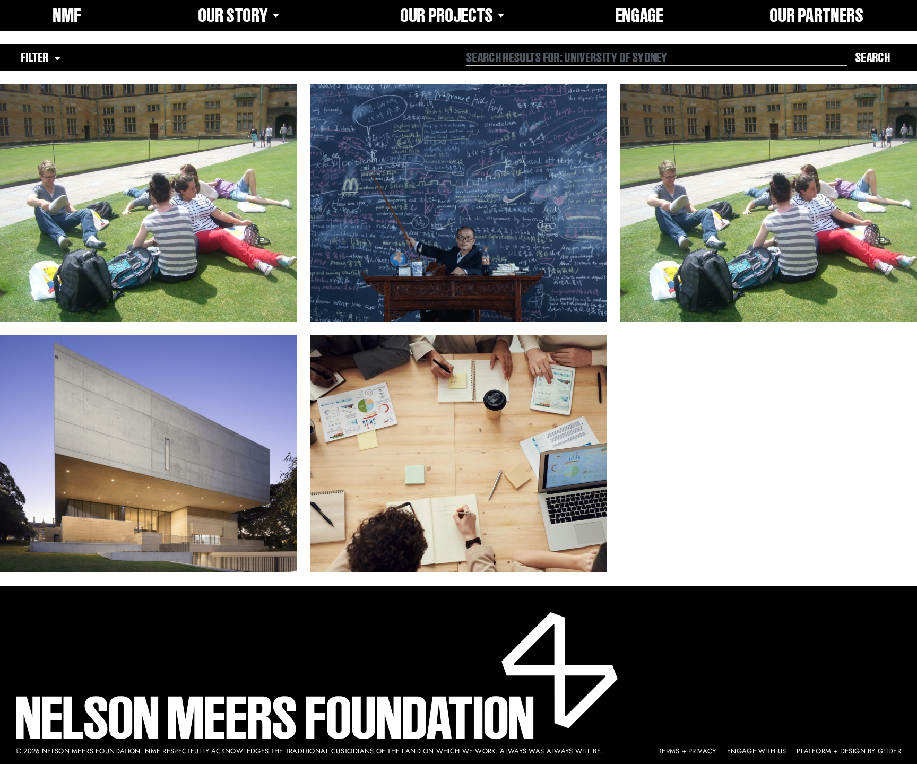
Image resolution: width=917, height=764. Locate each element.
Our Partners (816, 15)
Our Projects (447, 15)
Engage (640, 15)
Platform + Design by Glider (849, 751)
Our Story (233, 15)
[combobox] (656, 58)
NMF (67, 15)
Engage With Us (756, 751)
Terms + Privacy (687, 751)
